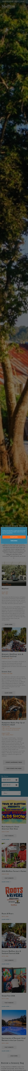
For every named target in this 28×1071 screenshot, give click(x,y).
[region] (14, 535)
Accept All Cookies (14, 536)
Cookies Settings (14, 540)
